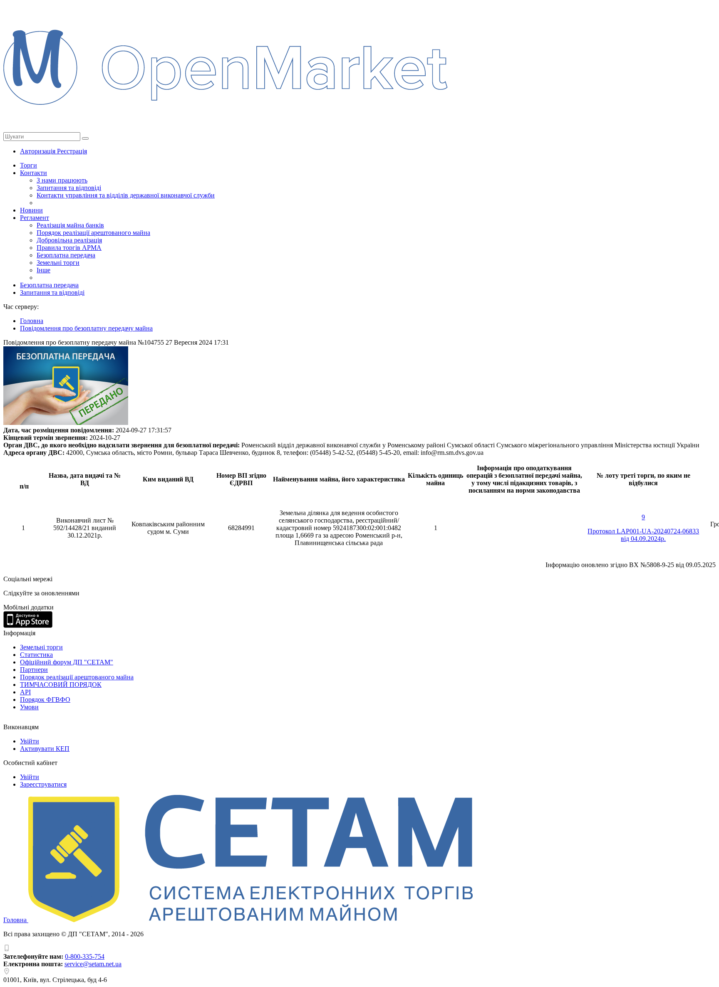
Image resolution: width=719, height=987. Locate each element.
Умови (29, 707)
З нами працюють (62, 180)
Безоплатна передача (66, 255)
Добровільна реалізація (69, 240)
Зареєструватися (43, 784)
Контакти (33, 172)
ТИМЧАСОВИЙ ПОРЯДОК (61, 684)
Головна (15, 919)
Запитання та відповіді (69, 187)
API (25, 692)
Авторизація (38, 151)
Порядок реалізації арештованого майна (93, 232)
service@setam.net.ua (92, 963)
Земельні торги (58, 262)
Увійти (29, 741)
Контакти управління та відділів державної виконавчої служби (126, 195)
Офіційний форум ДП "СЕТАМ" (66, 662)
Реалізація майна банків (70, 225)
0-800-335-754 (84, 956)
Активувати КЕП (44, 748)
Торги (28, 165)
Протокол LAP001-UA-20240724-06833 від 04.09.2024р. (643, 535)
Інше (43, 270)
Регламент (34, 217)
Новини (31, 210)
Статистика (36, 654)
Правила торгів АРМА (69, 247)
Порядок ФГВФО (45, 699)
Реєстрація (72, 151)
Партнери (34, 669)
